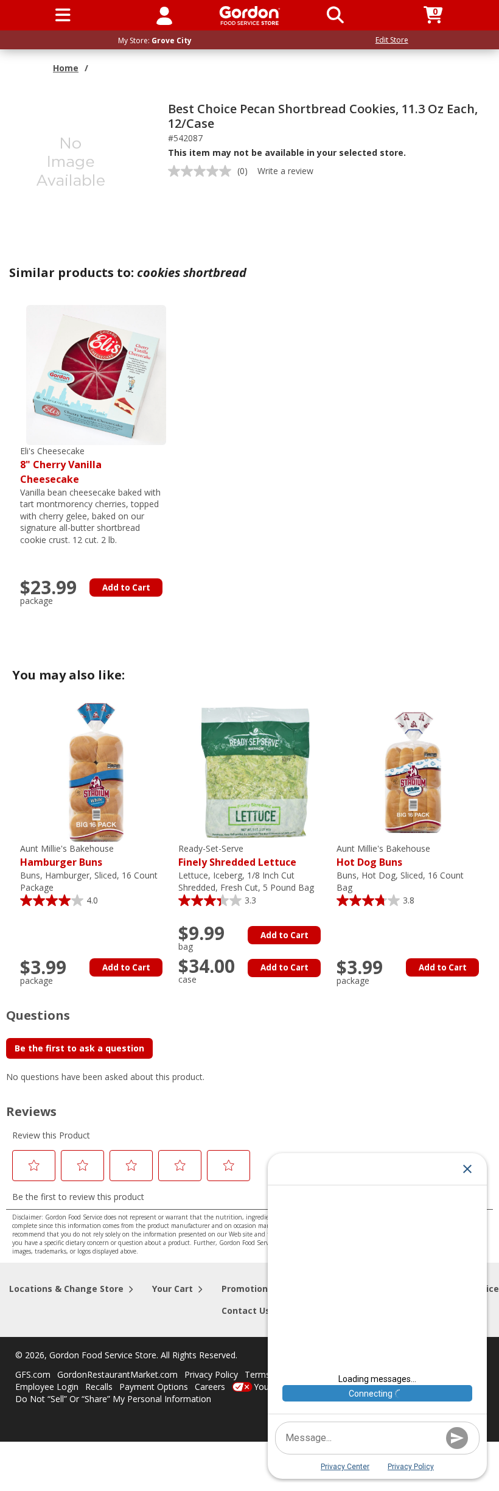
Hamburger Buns (67, 856)
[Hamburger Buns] (96, 771)
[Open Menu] (63, 15)
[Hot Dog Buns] (413, 771)
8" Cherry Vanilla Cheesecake (61, 465)
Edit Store (391, 40)
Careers (210, 1386)
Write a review (285, 171)
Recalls (99, 1386)
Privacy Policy (211, 1374)
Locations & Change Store (66, 1288)
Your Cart (172, 1288)
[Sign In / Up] (164, 15)
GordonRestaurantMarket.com (117, 1374)
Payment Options (153, 1386)
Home (66, 68)
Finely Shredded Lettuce (237, 856)
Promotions (247, 1288)
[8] (96, 374)
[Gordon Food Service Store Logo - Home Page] (250, 15)
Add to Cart (126, 587)
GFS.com (33, 1374)
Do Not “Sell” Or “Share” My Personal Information (113, 1399)
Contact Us (246, 1310)
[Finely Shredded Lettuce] (254, 771)
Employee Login (47, 1386)
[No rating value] (202, 171)
